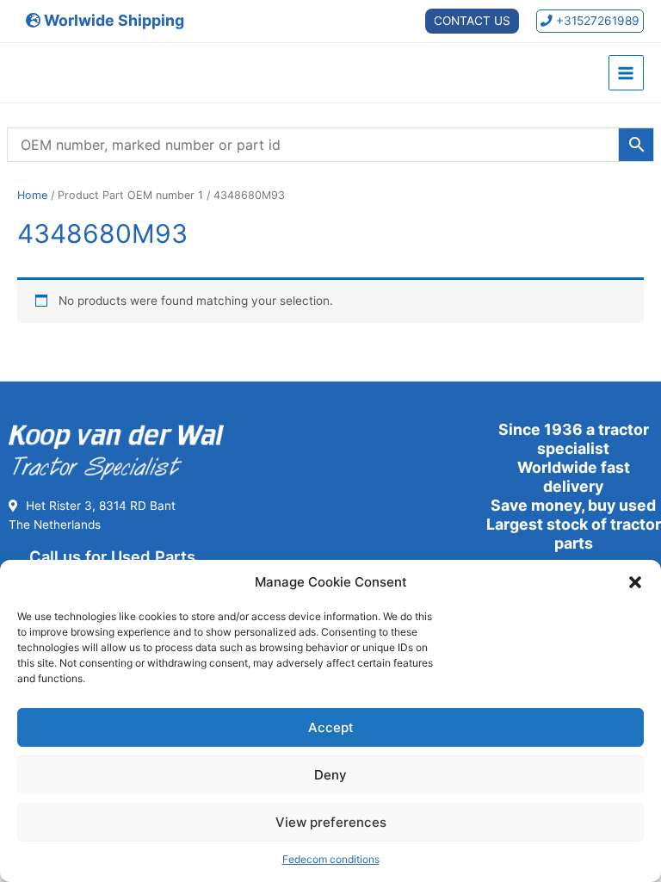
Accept (331, 727)
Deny (330, 775)
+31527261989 (596, 21)
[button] (635, 582)
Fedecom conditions (331, 859)
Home (32, 195)
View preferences (330, 822)
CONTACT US (472, 21)
